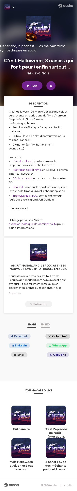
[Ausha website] (65, 6)
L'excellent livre (22, 161)
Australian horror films (27, 169)
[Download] (50, 85)
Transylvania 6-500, (25, 195)
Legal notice (67, 485)
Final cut (18, 187)
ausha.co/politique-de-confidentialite (33, 224)
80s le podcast (22, 178)
